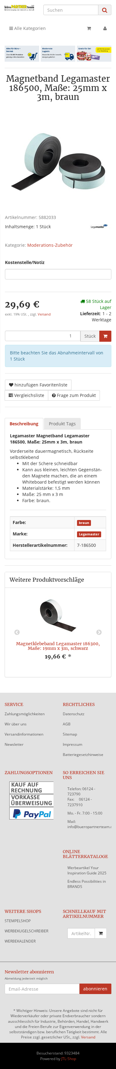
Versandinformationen (24, 734)
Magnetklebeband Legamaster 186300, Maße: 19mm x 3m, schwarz (58, 646)
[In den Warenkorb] (105, 336)
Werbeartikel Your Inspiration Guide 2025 (86, 870)
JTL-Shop (68, 1058)
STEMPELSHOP (18, 920)
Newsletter (14, 744)
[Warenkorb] (89, 28)
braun (84, 523)
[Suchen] (104, 10)
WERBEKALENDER (20, 941)
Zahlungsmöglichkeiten (25, 713)
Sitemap (70, 734)
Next (99, 632)
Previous (17, 632)
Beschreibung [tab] (24, 424)
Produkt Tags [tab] (62, 424)
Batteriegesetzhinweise (83, 754)
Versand (44, 314)
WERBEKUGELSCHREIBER (26, 931)
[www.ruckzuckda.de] (19, 8)
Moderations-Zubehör (50, 245)
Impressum (72, 744)
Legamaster (89, 534)
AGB (67, 724)
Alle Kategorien (29, 28)
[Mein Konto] (105, 28)
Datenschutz (73, 713)
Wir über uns (16, 724)
